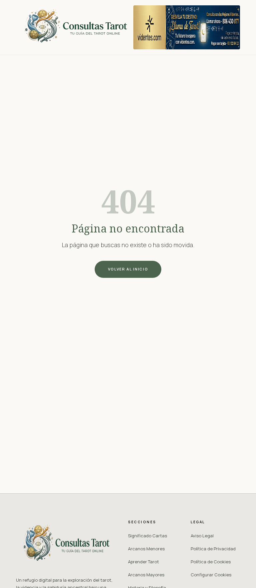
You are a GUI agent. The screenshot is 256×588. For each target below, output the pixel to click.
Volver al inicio (128, 268)
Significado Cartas (147, 536)
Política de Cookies (211, 562)
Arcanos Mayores (146, 575)
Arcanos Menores (146, 549)
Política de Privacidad (213, 549)
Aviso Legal (202, 536)
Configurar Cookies (211, 575)
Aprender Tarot (143, 562)
